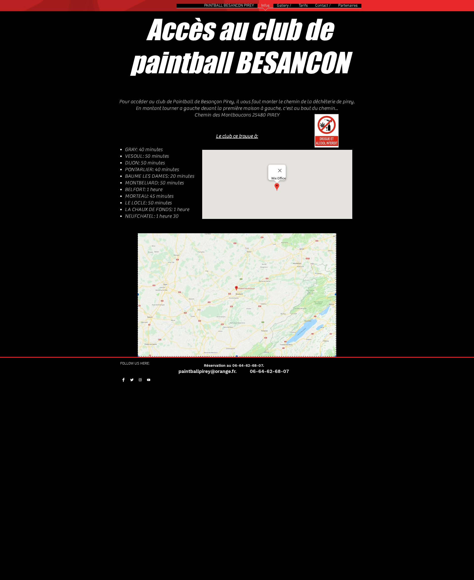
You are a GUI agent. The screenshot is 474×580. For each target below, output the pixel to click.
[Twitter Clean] (132, 380)
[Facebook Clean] (123, 380)
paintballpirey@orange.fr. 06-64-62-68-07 (233, 371)
